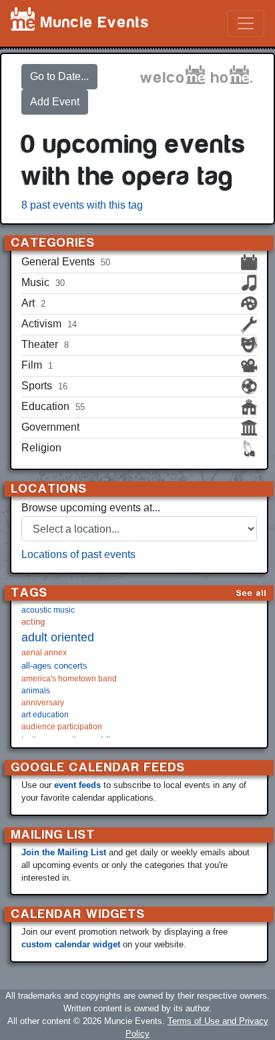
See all (251, 593)
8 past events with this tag (82, 205)
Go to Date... (59, 76)
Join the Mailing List (63, 852)
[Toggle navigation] (245, 23)
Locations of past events (78, 554)
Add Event (54, 101)
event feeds (77, 785)
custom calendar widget (70, 944)
